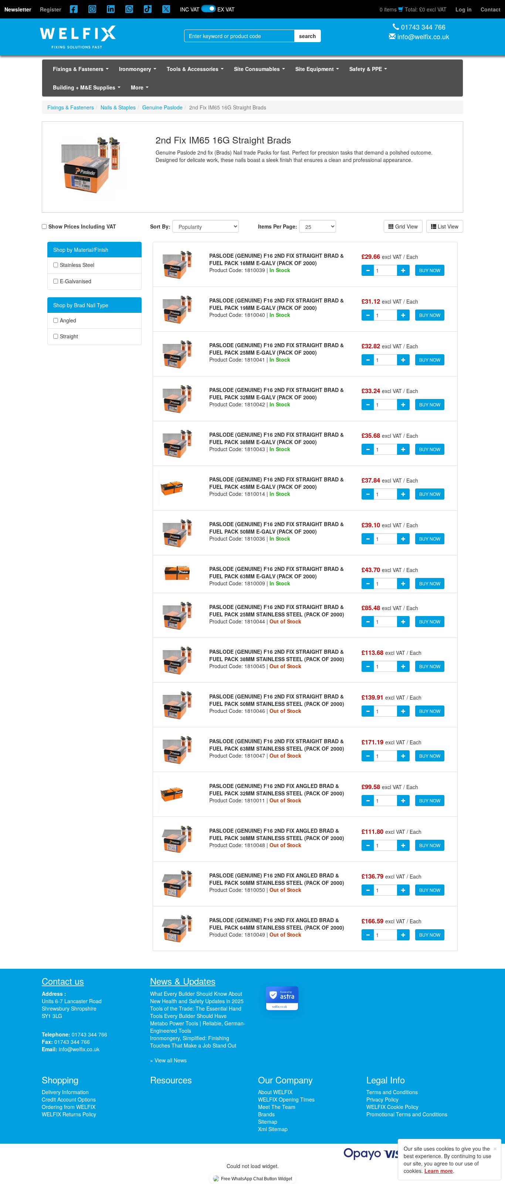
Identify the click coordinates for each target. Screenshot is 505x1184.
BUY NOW (429, 270)
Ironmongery (139, 71)
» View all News (168, 1060)
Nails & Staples (118, 107)
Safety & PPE (369, 71)
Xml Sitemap (273, 1129)
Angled (68, 320)
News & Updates (183, 980)
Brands (266, 1114)
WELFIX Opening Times (286, 1099)
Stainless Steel (77, 265)
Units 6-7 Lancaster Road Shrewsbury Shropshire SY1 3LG (72, 1008)
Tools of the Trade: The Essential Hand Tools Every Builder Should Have (195, 1012)
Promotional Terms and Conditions (406, 1114)
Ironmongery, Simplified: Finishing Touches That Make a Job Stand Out (193, 1041)
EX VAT (226, 9)
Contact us (63, 980)
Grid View (406, 226)
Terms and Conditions (392, 1092)
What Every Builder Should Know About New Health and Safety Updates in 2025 (197, 997)
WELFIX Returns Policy (69, 1114)
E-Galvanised (75, 281)
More (141, 89)
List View (447, 226)
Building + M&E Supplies (88, 89)
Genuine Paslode (162, 107)
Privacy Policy (382, 1099)
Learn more (438, 1170)
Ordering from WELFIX (68, 1106)
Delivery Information (65, 1092)
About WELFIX (275, 1092)
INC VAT (190, 9)
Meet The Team (276, 1106)
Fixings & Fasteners (82, 71)
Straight (69, 336)
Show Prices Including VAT (82, 226)
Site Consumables (261, 71)
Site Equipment (318, 71)
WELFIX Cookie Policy (392, 1106)
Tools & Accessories (197, 71)
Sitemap (267, 1121)
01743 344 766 (423, 26)
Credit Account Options (69, 1099)
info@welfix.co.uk (423, 36)
